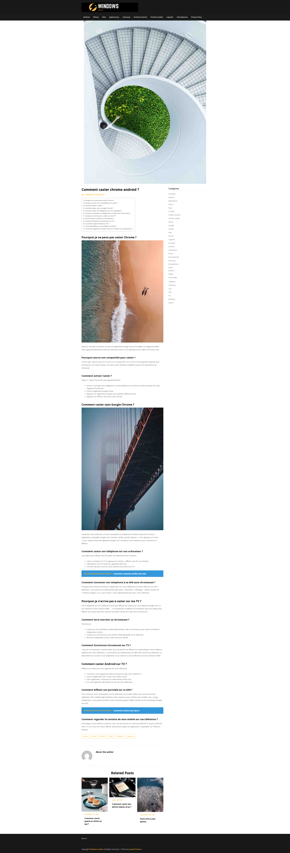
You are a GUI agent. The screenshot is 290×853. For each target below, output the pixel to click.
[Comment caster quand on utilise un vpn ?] (95, 794)
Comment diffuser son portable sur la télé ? (101, 226)
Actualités (172, 194)
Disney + (171, 270)
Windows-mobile (96, 849)
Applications (114, 17)
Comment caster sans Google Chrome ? (99, 208)
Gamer (170, 222)
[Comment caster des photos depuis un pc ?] (122, 786)
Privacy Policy (196, 17)
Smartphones (182, 17)
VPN (170, 292)
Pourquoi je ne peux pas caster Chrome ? (99, 200)
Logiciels (170, 17)
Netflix (102, 736)
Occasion (171, 243)
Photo (170, 253)
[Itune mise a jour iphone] (150, 794)
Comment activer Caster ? (93, 206)
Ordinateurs (172, 250)
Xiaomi (170, 303)
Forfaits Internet (140, 17)
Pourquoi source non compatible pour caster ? (101, 203)
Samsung (126, 17)
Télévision (130, 736)
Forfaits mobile (157, 17)
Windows (171, 299)
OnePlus (171, 246)
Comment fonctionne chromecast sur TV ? (99, 221)
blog (170, 208)
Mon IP (84, 838)
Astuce (85, 736)
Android (86, 17)
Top (169, 289)
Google (171, 225)
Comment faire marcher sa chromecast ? (99, 218)
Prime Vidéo (172, 277)
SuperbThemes (135, 849)
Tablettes (119, 736)
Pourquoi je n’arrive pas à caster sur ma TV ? (100, 216)
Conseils (171, 211)
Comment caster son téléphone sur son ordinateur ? (103, 211)
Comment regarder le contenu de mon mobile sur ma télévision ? (109, 229)
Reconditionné (173, 257)
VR (169, 296)
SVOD (111, 736)
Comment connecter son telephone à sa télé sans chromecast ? (107, 213)
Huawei (171, 229)
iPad (104, 17)
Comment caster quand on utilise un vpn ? (93, 821)
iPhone (96, 17)
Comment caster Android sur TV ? (97, 224)
